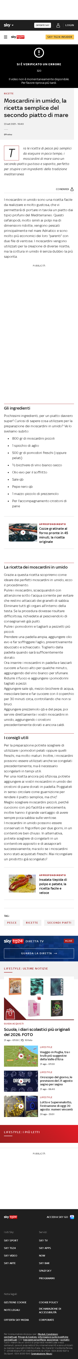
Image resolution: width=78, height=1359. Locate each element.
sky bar (44, 1263)
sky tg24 (10, 1248)
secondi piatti (59, 922)
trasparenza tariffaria (34, 1339)
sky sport (11, 1240)
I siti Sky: (9, 1232)
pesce (12, 922)
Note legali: (10, 1294)
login (69, 25)
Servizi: (43, 1232)
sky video (10, 1255)
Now (42, 1255)
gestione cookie (15, 1302)
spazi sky (45, 1270)
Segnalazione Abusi (41, 1353)
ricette (32, 922)
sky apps (45, 1248)
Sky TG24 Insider (59, 36)
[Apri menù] (5, 37)
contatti (64, 1339)
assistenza (52, 1339)
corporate (46, 1319)
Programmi (47, 1278)
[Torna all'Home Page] (17, 37)
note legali (12, 1309)
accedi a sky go (57, 1217)
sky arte (10, 1263)
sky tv (43, 1240)
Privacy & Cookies (27, 1337)
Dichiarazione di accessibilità (50, 1310)
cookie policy (48, 1302)
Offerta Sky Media (16, 1319)
